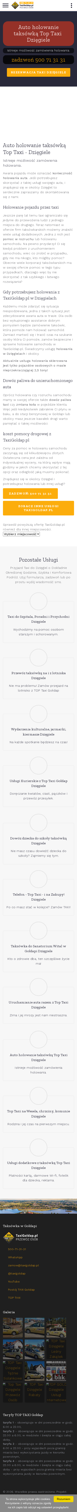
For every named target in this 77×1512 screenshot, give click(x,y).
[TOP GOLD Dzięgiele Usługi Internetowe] (56, 1393)
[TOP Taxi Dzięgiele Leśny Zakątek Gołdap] (56, 1349)
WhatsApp (15, 1257)
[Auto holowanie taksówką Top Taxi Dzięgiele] (39, 1040)
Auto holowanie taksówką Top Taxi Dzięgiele (38, 33)
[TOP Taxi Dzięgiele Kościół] (56, 1327)
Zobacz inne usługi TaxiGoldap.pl (38, 508)
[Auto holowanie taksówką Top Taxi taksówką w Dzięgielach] (38, 113)
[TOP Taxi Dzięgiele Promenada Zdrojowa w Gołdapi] (34, 1349)
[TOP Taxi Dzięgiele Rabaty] (34, 1393)
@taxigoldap (17, 1273)
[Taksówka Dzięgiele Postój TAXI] (13, 1327)
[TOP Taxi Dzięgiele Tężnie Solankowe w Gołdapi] (13, 1371)
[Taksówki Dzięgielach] (22, 5)
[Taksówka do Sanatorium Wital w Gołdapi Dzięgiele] (39, 931)
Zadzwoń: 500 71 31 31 (30, 493)
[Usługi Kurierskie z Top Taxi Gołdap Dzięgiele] (39, 766)
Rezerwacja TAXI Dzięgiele (38, 72)
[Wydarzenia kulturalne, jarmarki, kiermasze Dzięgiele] (39, 714)
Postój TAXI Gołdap (21, 1289)
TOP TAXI (14, 1297)
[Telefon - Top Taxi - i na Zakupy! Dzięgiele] (39, 879)
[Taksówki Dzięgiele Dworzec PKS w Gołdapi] (34, 1327)
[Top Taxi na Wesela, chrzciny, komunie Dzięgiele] (39, 1096)
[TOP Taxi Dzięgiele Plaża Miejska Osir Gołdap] (34, 1371)
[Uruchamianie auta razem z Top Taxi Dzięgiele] (39, 987)
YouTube (14, 1281)
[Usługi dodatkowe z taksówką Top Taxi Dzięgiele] (39, 1147)
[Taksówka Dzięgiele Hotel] (13, 1349)
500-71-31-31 (17, 1249)
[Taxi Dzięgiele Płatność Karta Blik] (56, 1371)
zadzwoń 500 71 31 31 (39, 59)
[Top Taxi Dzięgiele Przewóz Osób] (13, 1393)
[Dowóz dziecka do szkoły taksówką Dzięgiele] (39, 823)
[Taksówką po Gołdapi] (38, 1206)
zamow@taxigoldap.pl (23, 1265)
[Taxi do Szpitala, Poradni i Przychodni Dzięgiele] (39, 601)
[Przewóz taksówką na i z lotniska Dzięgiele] (39, 658)
